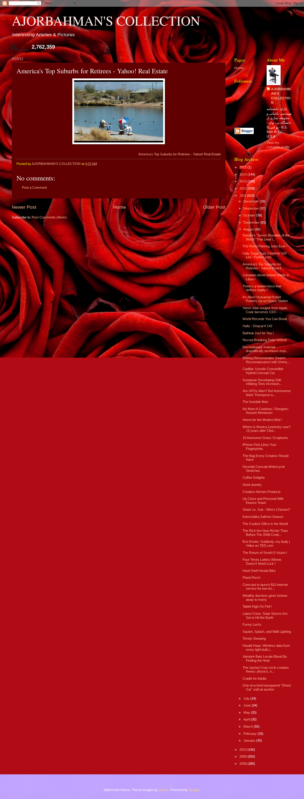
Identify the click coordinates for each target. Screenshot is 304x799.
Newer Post (24, 207)
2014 (243, 174)
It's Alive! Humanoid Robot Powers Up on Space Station (265, 299)
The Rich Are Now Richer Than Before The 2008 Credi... (265, 533)
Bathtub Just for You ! (258, 333)
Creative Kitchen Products (262, 492)
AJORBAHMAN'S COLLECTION (106, 20)
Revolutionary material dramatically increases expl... (265, 349)
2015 (243, 167)
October (249, 215)
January (249, 740)
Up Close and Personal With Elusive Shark (263, 501)
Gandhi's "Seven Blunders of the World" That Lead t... (266, 237)
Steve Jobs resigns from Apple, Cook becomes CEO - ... (265, 310)
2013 (243, 181)
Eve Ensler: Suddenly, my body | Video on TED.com (266, 543)
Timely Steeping (254, 638)
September (251, 222)
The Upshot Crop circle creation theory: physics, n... (266, 669)
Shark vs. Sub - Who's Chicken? (266, 509)
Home (119, 207)
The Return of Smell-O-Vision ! (265, 553)
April (247, 719)
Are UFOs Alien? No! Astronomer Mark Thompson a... (267, 393)
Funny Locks (252, 624)
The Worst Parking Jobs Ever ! (265, 246)
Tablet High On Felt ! (257, 606)
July (246, 698)
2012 (243, 188)
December (251, 201)
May (247, 712)
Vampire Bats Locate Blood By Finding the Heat (265, 658)
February (250, 733)
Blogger (194, 790)
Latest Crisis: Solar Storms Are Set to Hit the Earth (265, 615)
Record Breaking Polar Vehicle (265, 340)
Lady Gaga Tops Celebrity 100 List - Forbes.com (264, 255)
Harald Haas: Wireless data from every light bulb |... (266, 647)
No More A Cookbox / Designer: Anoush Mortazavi (266, 411)
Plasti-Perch (251, 577)
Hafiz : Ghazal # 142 (257, 326)
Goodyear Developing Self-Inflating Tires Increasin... (262, 382)
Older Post (214, 207)
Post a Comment (34, 187)
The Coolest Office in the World (265, 524)
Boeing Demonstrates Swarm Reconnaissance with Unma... (266, 360)
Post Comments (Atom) (49, 217)
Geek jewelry (252, 485)
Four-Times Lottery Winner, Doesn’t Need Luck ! (262, 561)
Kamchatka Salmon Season (263, 517)
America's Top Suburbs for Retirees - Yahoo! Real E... (263, 266)
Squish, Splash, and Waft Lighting (267, 631)
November (251, 208)
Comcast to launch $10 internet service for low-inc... (265, 587)
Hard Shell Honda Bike (259, 571)
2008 (243, 763)
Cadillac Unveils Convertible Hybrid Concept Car (263, 371)
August (249, 229)
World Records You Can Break (265, 319)
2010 (243, 749)
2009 (243, 756)
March (248, 726)
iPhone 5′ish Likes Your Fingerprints (259, 447)
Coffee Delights (254, 477)
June (247, 705)
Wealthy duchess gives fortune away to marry (265, 597)
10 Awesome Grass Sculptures (265, 438)
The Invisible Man (255, 402)
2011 (243, 195)
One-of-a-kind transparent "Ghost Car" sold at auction (267, 687)
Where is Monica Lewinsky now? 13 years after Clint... (266, 429)
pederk (164, 790)
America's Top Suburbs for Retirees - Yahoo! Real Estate (179, 154)
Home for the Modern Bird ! (262, 420)
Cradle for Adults (255, 678)
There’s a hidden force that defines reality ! (262, 288)
